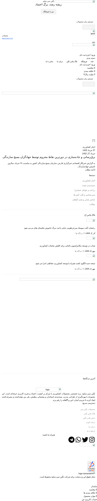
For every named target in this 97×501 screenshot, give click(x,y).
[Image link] (48, 390)
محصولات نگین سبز (87, 409)
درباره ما (92, 427)
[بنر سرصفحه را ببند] (94, 481)
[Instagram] (92, 440)
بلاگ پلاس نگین (89, 414)
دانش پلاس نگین (89, 418)
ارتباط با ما (91, 431)
